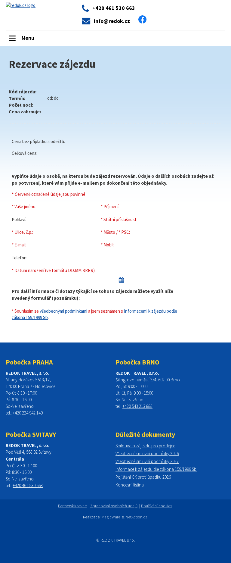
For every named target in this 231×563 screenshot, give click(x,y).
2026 (174, 453)
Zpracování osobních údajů (113, 505)
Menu (28, 37)
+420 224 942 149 (28, 413)
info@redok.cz (112, 21)
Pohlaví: (19, 219)
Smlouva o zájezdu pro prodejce (145, 446)
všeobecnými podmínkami (63, 311)
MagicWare (110, 517)
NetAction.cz (136, 517)
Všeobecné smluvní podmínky (142, 453)
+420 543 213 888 (137, 406)
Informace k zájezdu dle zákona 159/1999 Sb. (156, 469)
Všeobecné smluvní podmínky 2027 (147, 461)
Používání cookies (156, 505)
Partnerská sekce (72, 505)
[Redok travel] (20, 5)
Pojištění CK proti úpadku (139, 477)
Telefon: (19, 258)
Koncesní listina (130, 485)
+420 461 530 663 (28, 485)
